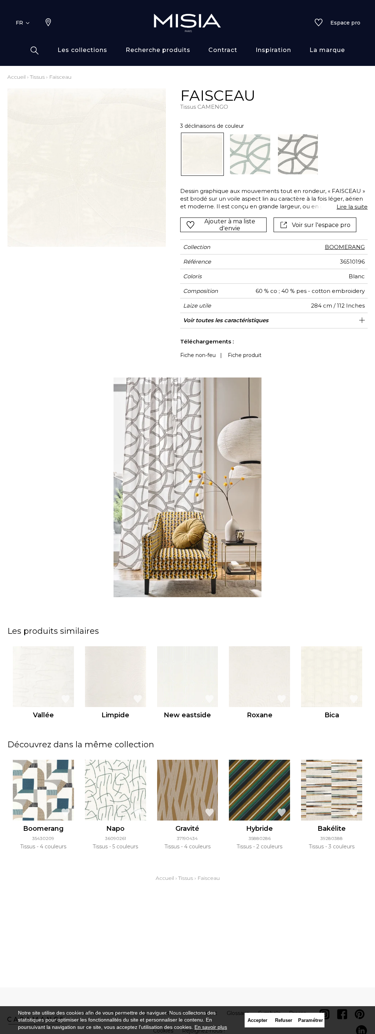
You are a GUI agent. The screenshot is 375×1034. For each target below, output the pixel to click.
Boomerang (43, 829)
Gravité (187, 829)
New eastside (187, 715)
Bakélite (332, 829)
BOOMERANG (345, 246)
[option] (202, 154)
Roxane (259, 715)
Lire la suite (352, 206)
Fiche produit (244, 355)
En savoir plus (210, 1027)
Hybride (259, 829)
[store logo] (187, 23)
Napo (115, 829)
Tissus (37, 77)
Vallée (43, 715)
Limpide (115, 715)
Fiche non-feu (198, 355)
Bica (331, 715)
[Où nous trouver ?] (48, 23)
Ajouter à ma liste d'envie (229, 225)
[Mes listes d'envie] (318, 23)
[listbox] (270, 154)
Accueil (16, 77)
